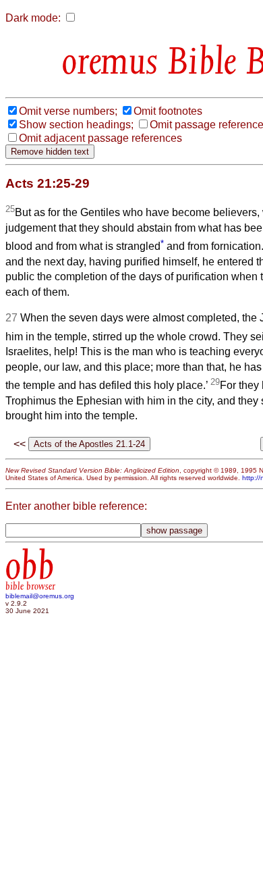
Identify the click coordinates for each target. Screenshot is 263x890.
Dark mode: (33, 18)
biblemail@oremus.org (39, 596)
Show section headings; (76, 124)
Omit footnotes (168, 111)
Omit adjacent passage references (100, 138)
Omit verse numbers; (68, 111)
